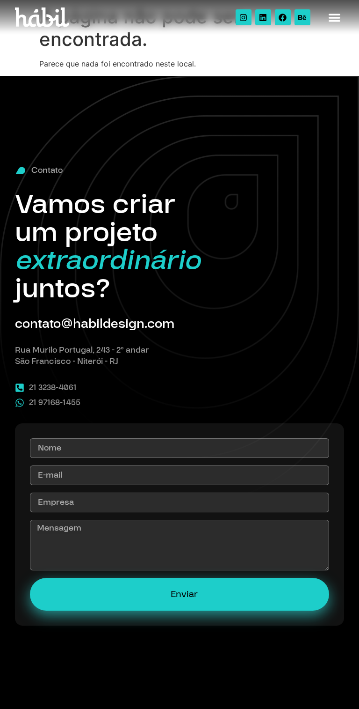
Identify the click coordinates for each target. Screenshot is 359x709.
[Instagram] (243, 17)
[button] (335, 17)
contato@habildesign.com (94, 324)
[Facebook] (283, 17)
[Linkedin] (263, 17)
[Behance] (302, 17)
